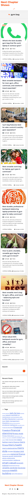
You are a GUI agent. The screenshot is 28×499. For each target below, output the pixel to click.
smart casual (9, 463)
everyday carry (21, 425)
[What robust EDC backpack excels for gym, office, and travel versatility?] (14, 329)
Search (5, 367)
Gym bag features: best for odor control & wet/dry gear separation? (12, 127)
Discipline (5, 423)
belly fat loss (15, 413)
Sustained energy (14, 465)
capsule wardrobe (11, 415)
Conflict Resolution (9, 419)
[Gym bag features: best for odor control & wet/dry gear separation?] (14, 117)
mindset (10, 451)
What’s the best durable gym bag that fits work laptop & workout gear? (12, 43)
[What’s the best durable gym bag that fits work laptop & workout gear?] (14, 33)
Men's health (15, 445)
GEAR (4, 25)
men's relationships (9, 448)
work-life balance (16, 473)
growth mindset (16, 437)
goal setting (9, 437)
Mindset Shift (18, 451)
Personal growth (7, 456)
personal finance (18, 454)
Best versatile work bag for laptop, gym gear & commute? (11, 169)
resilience (16, 460)
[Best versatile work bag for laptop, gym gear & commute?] (14, 159)
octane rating (6, 454)
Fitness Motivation (8, 436)
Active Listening (6, 413)
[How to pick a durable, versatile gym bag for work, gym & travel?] (14, 243)
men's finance (13, 442)
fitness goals (17, 433)
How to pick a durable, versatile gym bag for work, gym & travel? (11, 253)
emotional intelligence (9, 425)
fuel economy (17, 436)
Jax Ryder (6, 48)
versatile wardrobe (9, 468)
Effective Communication (14, 423)
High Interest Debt (11, 439)
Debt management (12, 421)
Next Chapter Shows (9, 4)
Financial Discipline (7, 427)
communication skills (16, 417)
